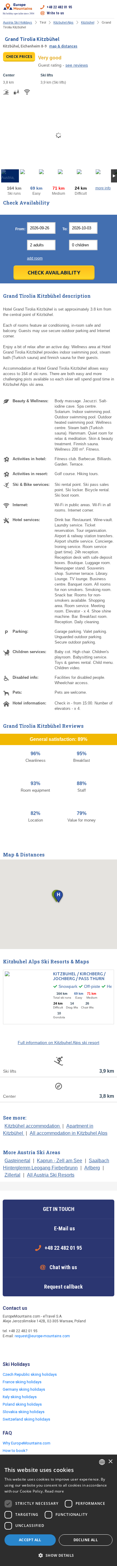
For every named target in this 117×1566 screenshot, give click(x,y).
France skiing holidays (22, 1382)
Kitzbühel (87, 22)
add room (35, 258)
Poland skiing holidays (22, 1404)
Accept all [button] (30, 1539)
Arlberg (92, 1167)
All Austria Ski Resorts (50, 1174)
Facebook (8, 1349)
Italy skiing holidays (20, 1397)
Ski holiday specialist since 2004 (18, 13)
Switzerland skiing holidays (26, 1419)
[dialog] (58, 1510)
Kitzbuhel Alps (63, 22)
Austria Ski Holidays (17, 22)
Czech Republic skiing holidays (30, 1374)
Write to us (55, 13)
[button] (58, 897)
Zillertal (12, 1174)
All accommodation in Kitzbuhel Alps (68, 1133)
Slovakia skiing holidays (23, 1412)
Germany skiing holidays (24, 1389)
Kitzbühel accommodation (32, 1126)
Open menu (109, 10)
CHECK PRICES (19, 57)
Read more (54, 1491)
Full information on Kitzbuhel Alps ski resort (58, 1042)
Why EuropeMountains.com (26, 1443)
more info (103, 188)
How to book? (15, 1450)
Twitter (20, 1349)
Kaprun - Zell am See (59, 1160)
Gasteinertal (17, 1160)
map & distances (63, 46)
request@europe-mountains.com (42, 1336)
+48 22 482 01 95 (59, 7)
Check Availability (54, 272)
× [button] (110, 1461)
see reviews (76, 65)
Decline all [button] (86, 1539)
